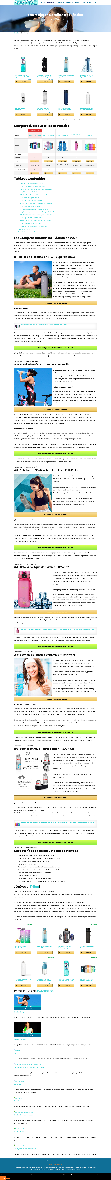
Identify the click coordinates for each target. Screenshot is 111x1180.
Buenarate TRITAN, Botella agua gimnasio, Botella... (66, 947)
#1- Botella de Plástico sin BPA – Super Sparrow (36, 189)
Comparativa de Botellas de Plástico (30, 183)
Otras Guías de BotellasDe (27, 232)
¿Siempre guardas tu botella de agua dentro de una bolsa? (42, 212)
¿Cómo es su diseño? (29, 192)
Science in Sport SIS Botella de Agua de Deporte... (43, 108)
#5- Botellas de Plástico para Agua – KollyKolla (36, 215)
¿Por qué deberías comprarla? (32, 223)
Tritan (34, 886)
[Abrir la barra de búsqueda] (95, 2)
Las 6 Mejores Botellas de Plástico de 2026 (32, 186)
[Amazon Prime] (29, 79)
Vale (3, 1178)
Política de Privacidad (58, 1164)
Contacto (50, 1164)
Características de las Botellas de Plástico (32, 226)
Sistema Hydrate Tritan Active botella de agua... (66, 979)
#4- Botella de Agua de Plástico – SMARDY (34, 209)
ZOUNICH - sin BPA (90, 135)
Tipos (42, 2)
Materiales (50, 2)
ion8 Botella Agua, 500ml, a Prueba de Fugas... (64, 108)
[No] (8, 1178)
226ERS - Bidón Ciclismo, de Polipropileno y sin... (21, 108)
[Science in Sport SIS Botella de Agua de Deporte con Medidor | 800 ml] (45, 97)
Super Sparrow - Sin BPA (35, 135)
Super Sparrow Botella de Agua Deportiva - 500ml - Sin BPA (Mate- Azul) (44, 325)
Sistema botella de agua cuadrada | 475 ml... (22, 76)
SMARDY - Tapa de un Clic (76, 135)
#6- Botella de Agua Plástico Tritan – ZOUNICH (35, 220)
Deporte (68, 2)
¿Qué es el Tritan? (24, 229)
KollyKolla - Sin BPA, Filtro (62, 135)
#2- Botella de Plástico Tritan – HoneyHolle (34, 195)
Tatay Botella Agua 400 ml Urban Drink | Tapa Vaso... (44, 979)
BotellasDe (45, 991)
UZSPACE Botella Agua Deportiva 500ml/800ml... (87, 947)
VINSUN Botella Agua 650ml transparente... (87, 108)
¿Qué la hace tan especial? (31, 206)
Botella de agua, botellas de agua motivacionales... (20, 947)
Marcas (60, 2)
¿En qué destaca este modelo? (32, 218)
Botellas (16, 33)
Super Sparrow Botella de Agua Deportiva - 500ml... (87, 979)
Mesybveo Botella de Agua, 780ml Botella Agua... (86, 76)
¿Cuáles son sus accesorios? (32, 200)
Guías (77, 2)
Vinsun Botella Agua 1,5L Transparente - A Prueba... (23, 979)
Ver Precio (24, 81)
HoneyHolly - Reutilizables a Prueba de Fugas (48, 135)
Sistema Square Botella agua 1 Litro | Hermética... (66, 76)
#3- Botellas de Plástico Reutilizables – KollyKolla (36, 203)
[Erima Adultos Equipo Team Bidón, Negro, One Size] (45, 64)
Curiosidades (87, 2)
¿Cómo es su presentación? (31, 198)
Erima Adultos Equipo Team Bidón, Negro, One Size (44, 76)
